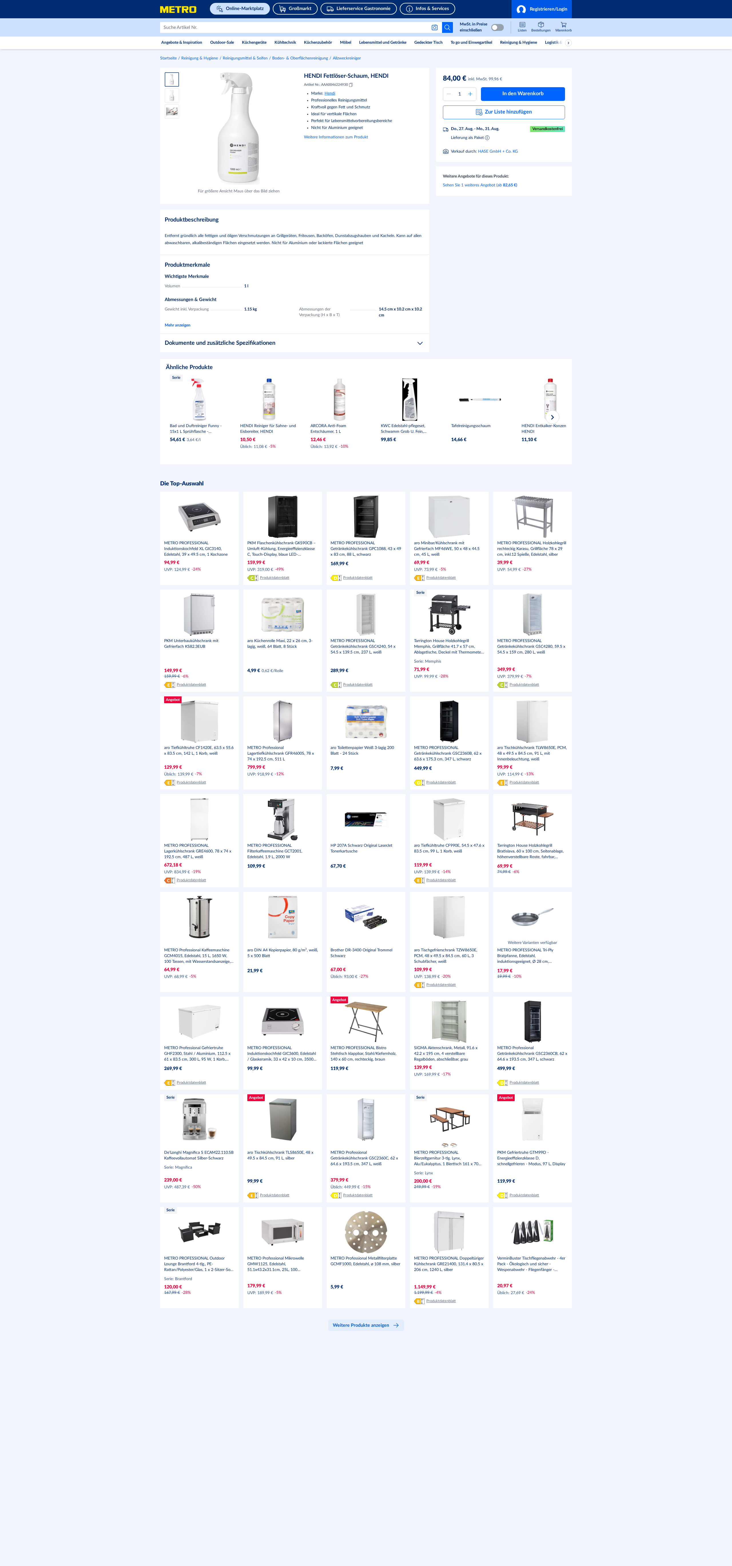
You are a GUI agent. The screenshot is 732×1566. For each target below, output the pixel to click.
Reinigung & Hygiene (199, 58)
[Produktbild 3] (172, 111)
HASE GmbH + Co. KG (498, 152)
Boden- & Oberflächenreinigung (300, 58)
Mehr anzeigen (177, 325)
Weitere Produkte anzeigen (361, 1325)
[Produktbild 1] (172, 79)
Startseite (168, 58)
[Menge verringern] (449, 94)
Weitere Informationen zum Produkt (336, 137)
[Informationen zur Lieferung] (487, 137)
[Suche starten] (447, 27)
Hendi (330, 93)
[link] (563, 27)
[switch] (497, 27)
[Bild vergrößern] (238, 128)
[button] (542, 9)
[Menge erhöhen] (470, 94)
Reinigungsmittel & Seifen (245, 58)
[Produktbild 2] (172, 95)
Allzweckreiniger (347, 58)
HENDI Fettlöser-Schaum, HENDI (346, 76)
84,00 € (454, 78)
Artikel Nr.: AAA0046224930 (326, 84)
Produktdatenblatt (274, 578)
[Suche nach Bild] (435, 27)
